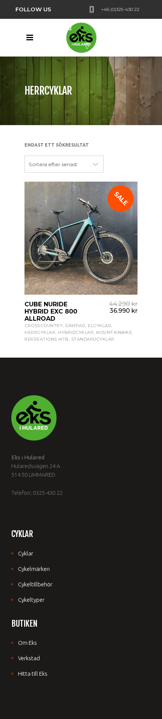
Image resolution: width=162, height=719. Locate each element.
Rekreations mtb (46, 339)
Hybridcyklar (75, 332)
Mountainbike (114, 332)
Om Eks (27, 642)
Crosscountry (43, 325)
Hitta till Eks (32, 673)
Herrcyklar (39, 332)
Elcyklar (99, 325)
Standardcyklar (93, 339)
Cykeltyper (31, 600)
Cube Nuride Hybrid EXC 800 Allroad (50, 311)
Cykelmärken (34, 569)
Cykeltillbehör (35, 584)
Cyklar (25, 553)
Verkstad (29, 658)
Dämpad (75, 325)
